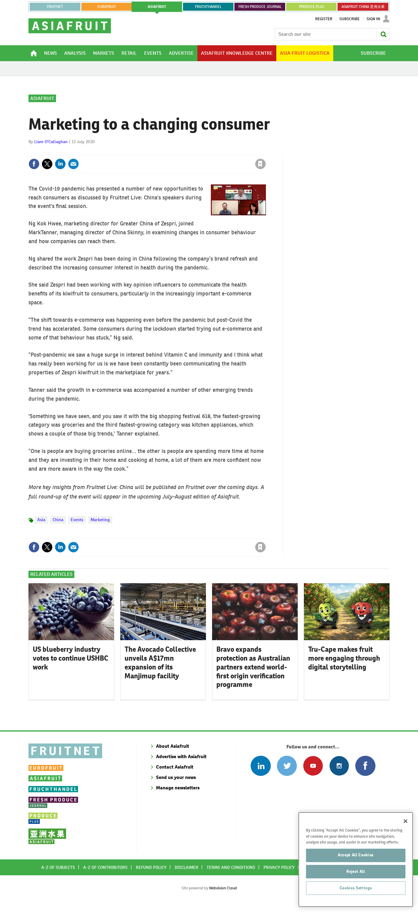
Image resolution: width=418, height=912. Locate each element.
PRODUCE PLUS (311, 6)
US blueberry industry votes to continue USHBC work (70, 658)
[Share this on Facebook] (33, 163)
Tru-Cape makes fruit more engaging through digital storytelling (344, 658)
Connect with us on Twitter (287, 766)
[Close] (405, 821)
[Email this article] (73, 163)
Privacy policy (279, 867)
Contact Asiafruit (174, 767)
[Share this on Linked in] (60, 163)
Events (77, 519)
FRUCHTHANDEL (208, 6)
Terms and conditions (231, 867)
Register (323, 19)
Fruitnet (55, 6)
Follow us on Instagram (339, 766)
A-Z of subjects (58, 867)
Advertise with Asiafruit (181, 756)
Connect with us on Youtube (313, 766)
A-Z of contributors (105, 867)
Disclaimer (186, 867)
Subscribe (349, 19)
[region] (355, 859)
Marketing (100, 519)
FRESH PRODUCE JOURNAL (260, 6)
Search (383, 34)
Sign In (373, 19)
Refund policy (151, 867)
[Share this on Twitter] (47, 163)
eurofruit (106, 6)
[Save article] (260, 163)
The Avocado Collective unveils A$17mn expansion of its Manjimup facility (160, 662)
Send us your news (176, 777)
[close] (265, 151)
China (58, 519)
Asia (41, 519)
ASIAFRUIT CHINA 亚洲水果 (363, 6)
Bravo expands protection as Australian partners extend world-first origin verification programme (253, 667)
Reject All (355, 871)
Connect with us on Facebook (365, 766)
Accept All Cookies (356, 855)
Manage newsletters (178, 787)
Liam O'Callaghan (51, 141)
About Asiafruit (172, 746)
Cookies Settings (356, 888)
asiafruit (157, 6)
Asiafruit (42, 98)
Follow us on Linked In (261, 766)
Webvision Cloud (223, 888)
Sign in (187, 151)
